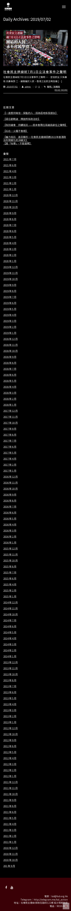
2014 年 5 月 (9, 632)
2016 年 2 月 (9, 536)
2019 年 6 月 (9, 303)
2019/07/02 (12, 86)
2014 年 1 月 (9, 656)
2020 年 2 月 (9, 255)
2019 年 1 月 (9, 333)
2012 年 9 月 (9, 740)
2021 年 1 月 (9, 189)
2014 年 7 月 (9, 620)
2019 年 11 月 (10, 273)
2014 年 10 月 (10, 614)
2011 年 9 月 (9, 800)
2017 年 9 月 (9, 428)
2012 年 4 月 (9, 758)
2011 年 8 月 (9, 806)
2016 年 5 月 (9, 518)
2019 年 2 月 (9, 327)
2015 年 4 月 (9, 584)
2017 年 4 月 (9, 458)
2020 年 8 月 (9, 219)
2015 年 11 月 (10, 554)
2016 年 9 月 (9, 494)
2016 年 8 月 (9, 500)
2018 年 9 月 (9, 357)
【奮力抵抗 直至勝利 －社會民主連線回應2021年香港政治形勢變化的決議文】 (34, 138)
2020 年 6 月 (9, 231)
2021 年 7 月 (9, 159)
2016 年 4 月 (9, 524)
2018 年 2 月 (9, 398)
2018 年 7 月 (9, 368)
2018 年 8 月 (9, 362)
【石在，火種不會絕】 (15, 131)
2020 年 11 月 (10, 201)
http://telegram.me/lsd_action (51, 899)
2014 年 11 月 (10, 608)
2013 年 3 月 (9, 710)
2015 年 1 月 (9, 596)
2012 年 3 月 (9, 764)
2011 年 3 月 (9, 830)
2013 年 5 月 (9, 698)
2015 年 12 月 (10, 548)
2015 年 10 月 (10, 560)
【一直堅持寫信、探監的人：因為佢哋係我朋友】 (30, 113)
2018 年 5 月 (9, 380)
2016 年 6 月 (9, 512)
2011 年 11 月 (10, 788)
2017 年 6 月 (9, 446)
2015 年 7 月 (9, 572)
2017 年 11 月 (10, 416)
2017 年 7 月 (9, 440)
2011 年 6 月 (9, 812)
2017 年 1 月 (9, 470)
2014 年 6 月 (9, 626)
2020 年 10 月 (10, 207)
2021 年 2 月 (9, 183)
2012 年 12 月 (10, 728)
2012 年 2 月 (9, 770)
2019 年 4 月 (9, 315)
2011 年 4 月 (9, 824)
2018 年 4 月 (9, 386)
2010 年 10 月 (10, 860)
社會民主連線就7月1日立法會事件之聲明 (35, 71)
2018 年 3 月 (9, 392)
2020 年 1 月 (9, 261)
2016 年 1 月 (9, 542)
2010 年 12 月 (10, 848)
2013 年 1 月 (9, 722)
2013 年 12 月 (10, 662)
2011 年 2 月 (9, 836)
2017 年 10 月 (10, 422)
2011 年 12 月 (10, 782)
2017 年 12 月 (10, 410)
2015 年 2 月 (9, 590)
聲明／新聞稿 (53, 86)
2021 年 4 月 (9, 171)
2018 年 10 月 (10, 351)
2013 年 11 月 (10, 668)
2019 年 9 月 (9, 285)
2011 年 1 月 (9, 842)
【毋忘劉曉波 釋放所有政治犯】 (21, 119)
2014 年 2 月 (9, 650)
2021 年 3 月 (9, 177)
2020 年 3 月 (9, 249)
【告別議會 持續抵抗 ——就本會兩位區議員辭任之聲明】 (35, 125)
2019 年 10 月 (10, 279)
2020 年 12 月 (10, 195)
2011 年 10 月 (10, 794)
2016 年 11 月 (10, 482)
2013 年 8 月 (9, 680)
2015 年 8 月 (9, 566)
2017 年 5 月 (9, 452)
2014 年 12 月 (10, 602)
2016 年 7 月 (9, 506)
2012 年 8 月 (9, 746)
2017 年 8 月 (9, 434)
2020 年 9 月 (9, 213)
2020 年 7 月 (9, 225)
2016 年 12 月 (10, 476)
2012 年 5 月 (9, 752)
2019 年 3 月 (9, 321)
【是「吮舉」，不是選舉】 (17, 143)
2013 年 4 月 (9, 704)
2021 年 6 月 (9, 165)
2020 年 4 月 (9, 243)
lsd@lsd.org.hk (59, 896)
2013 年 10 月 (10, 674)
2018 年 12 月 (10, 339)
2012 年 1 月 (9, 776)
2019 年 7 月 (9, 297)
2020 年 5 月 (9, 237)
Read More (61, 89)
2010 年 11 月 (10, 854)
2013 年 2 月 (9, 716)
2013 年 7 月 (9, 686)
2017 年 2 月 (9, 464)
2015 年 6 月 (9, 578)
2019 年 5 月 (9, 309)
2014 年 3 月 (9, 644)
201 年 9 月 (9, 866)
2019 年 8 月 (9, 291)
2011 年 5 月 (9, 818)
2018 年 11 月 (10, 345)
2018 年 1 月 (9, 404)
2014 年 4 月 (9, 638)
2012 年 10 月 (10, 734)
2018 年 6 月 (9, 374)
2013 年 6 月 (9, 692)
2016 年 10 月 (10, 488)
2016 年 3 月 (9, 530)
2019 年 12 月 (10, 267)
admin (27, 86)
